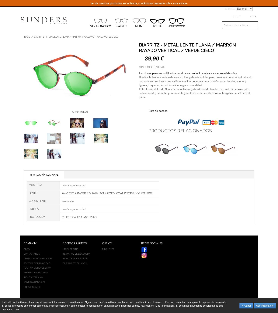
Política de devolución (37, 268)
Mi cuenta (108, 249)
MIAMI (139, 26)
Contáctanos (32, 254)
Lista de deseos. (158, 111)
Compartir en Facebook (183, 110)
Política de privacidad (37, 263)
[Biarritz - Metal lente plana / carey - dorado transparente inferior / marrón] (30, 123)
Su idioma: (230, 9)
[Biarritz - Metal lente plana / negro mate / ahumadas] (166, 149)
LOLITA (157, 26)
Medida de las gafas (36, 272)
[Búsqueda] (254, 25)
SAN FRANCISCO (100, 26)
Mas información (265, 305)
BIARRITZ (121, 26)
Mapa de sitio (70, 249)
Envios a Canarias (34, 282)
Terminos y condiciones (38, 258)
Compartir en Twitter (191, 110)
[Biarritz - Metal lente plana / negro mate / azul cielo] (195, 149)
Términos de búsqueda (76, 254)
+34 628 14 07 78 (32, 286)
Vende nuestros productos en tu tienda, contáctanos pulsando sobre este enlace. (139, 3)
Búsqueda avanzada (75, 258)
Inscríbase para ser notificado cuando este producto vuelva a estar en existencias (188, 73)
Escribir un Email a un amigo (176, 110)
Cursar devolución (75, 263)
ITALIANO (38, 277)
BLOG (27, 249)
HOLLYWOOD (176, 26)
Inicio (27, 37)
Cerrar (247, 305)
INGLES (28, 277)
